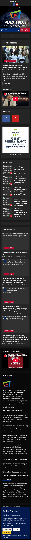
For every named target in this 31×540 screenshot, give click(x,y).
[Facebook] (14, 4)
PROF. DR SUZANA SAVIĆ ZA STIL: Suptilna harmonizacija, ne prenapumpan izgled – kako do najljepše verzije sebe (7, 191)
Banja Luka (7, 61)
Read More (7, 83)
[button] (2, 30)
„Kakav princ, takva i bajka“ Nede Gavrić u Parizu (7, 169)
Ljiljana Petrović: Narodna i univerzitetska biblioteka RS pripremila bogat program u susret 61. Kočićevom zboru (7, 212)
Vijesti (13, 61)
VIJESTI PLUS (15, 22)
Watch (27, 30)
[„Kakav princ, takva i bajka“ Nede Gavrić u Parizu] (15, 241)
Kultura (16, 166)
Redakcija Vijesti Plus (8, 69)
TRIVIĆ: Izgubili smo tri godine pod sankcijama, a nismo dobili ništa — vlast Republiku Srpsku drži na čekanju (7, 180)
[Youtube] (17, 4)
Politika (16, 176)
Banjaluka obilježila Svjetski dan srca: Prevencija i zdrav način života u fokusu (15, 54)
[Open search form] (18, 30)
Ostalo (15, 187)
